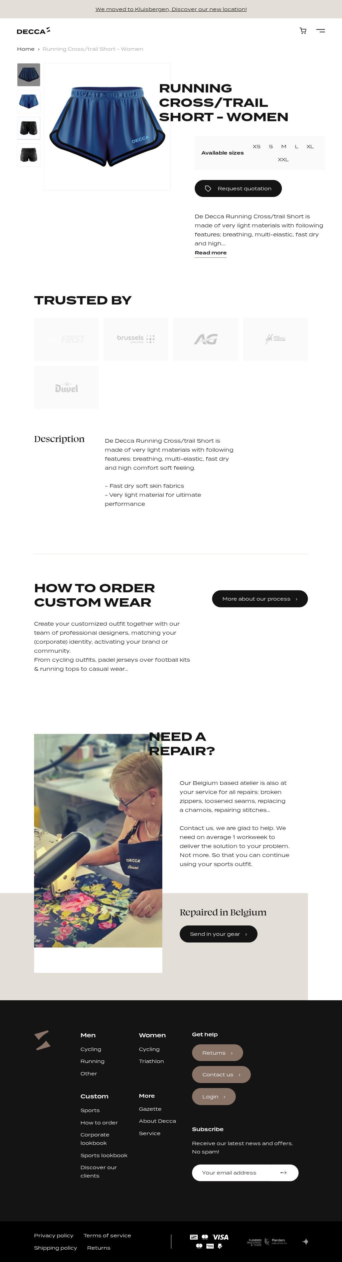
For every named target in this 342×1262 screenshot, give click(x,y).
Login (210, 1096)
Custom (94, 1096)
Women (152, 1035)
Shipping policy (55, 1248)
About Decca (157, 1121)
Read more (211, 252)
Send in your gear (215, 934)
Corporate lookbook (95, 1138)
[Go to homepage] (33, 30)
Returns (214, 1053)
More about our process (256, 599)
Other (88, 1073)
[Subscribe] (284, 1173)
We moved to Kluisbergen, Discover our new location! (171, 9)
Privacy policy (53, 1235)
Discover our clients (98, 1171)
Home (26, 49)
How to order (99, 1122)
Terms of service (107, 1235)
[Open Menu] (320, 30)
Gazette (150, 1109)
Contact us (217, 1074)
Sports (90, 1110)
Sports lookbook (104, 1155)
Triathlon (151, 1061)
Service (150, 1133)
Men (88, 1035)
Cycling (90, 1049)
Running (92, 1061)
